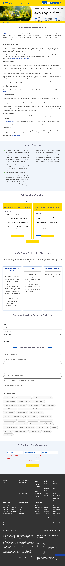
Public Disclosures (47, 520)
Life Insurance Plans (22, 412)
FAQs (54, 500)
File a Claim (55, 481)
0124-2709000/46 (54, 542)
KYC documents (7, 331)
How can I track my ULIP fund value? (14, 385)
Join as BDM (46, 513)
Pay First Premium (38, 484)
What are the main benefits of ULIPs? (14, 375)
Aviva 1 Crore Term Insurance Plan (9, 519)
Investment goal (7, 334)
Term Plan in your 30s (10, 401)
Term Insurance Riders (34, 405)
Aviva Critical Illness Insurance (9, 522)
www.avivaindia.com (48, 562)
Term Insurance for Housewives (9, 515)
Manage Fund (55, 491)
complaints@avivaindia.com (26, 491)
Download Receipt (38, 493)
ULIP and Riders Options (20, 431)
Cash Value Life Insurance (36, 423)
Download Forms (56, 493)
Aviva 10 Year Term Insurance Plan (9, 511)
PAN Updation (46, 488)
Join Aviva (5, 486)
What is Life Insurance (10, 420)
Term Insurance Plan (9, 397)
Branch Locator (56, 507)
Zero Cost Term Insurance (37, 401)
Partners (45, 515)
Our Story (5, 482)
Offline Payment (38, 488)
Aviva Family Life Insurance (8, 524)
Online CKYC (46, 490)
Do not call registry (6, 530)
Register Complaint (22, 488)
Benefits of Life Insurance (36, 412)
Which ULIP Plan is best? (10, 365)
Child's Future (21, 507)
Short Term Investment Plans (27, 427)
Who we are (5, 480)
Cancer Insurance (9, 423)
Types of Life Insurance (10, 409)
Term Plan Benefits (22, 401)
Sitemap (16, 530)
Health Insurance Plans (46, 420)
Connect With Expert (60, 554)
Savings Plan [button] (23, 2)
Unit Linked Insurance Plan (9, 33)
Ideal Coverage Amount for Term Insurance (15, 405)
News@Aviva (21, 513)
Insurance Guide (6, 488)
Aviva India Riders (56, 520)
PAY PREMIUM (44, 3)
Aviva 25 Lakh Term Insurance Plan (9, 507)
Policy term (6, 341)
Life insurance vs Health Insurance (13, 416)
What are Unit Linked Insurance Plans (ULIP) (19, 58)
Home (4, 22)
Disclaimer (37, 517)
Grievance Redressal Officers (24, 484)
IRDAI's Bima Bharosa (23, 486)
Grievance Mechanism (23, 482)
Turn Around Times (47, 497)
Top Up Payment (38, 486)
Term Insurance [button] (16, 2)
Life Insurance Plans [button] (36, 2)
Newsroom (5, 489)
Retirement (21, 511)
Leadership (5, 484)
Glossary (12, 530)
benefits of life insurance (18, 174)
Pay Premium (37, 483)
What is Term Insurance (48, 405)
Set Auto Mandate (38, 495)
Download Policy (47, 485)
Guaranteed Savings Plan (11, 427)
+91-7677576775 (53, 547)
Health (5, 327)
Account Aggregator (48, 517)
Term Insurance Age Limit (24, 397)
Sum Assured (22, 420)
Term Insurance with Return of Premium (28, 409)
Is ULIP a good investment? (11, 354)
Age (5, 321)
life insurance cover (25, 50)
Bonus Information (57, 522)
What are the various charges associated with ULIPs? (19, 380)
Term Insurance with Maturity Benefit (42, 397)
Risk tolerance (7, 338)
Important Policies (38, 520)
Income (5, 324)
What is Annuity (8, 435)
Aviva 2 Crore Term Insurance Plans (10, 520)
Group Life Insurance (47, 409)
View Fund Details (56, 519)
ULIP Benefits (47, 431)
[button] (54, 3)
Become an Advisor (57, 513)
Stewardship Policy (38, 509)
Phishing (45, 509)
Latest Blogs (21, 505)
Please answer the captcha (26, 460)
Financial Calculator (57, 505)
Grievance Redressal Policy (24, 480)
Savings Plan (49, 423)
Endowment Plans (32, 420)
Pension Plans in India (43, 427)
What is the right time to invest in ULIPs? (15, 359)
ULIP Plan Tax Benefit (35, 431)
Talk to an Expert (17, 236)
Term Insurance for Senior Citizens (9, 517)
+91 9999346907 (24, 493)
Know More (7, 231)
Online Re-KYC (46, 492)
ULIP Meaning (8, 431)
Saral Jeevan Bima (9, 412)
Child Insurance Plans (21, 423)
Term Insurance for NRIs (7, 513)
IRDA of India (46, 511)
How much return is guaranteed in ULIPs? (15, 370)
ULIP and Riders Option (16, 135)
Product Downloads (38, 496)
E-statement (46, 486)
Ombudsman (37, 511)
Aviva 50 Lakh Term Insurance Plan (9, 509)
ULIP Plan (54, 427)
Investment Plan (6, 505)
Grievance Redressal (24, 477)
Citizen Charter (56, 498)
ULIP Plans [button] (29, 2)
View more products (32, 241)
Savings (20, 509)
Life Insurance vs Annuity (30, 416)
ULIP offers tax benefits (9, 121)
